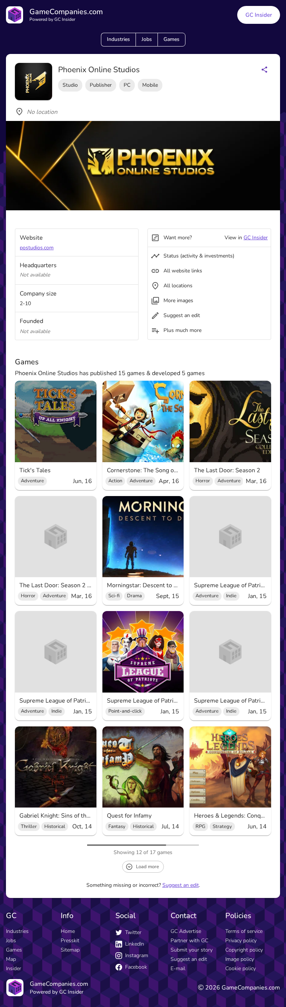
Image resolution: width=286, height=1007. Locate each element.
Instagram (136, 955)
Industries (118, 39)
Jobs (147, 39)
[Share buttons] (264, 69)
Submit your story (192, 949)
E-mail (178, 968)
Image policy (239, 959)
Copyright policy (244, 949)
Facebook (136, 967)
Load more (147, 866)
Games (171, 39)
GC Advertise (186, 931)
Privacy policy (241, 940)
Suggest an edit (180, 885)
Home (68, 931)
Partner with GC (189, 940)
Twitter (133, 932)
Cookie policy (240, 968)
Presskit (70, 940)
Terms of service (244, 931)
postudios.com (37, 247)
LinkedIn (134, 943)
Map (11, 959)
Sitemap (70, 949)
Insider (13, 968)
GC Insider (258, 15)
